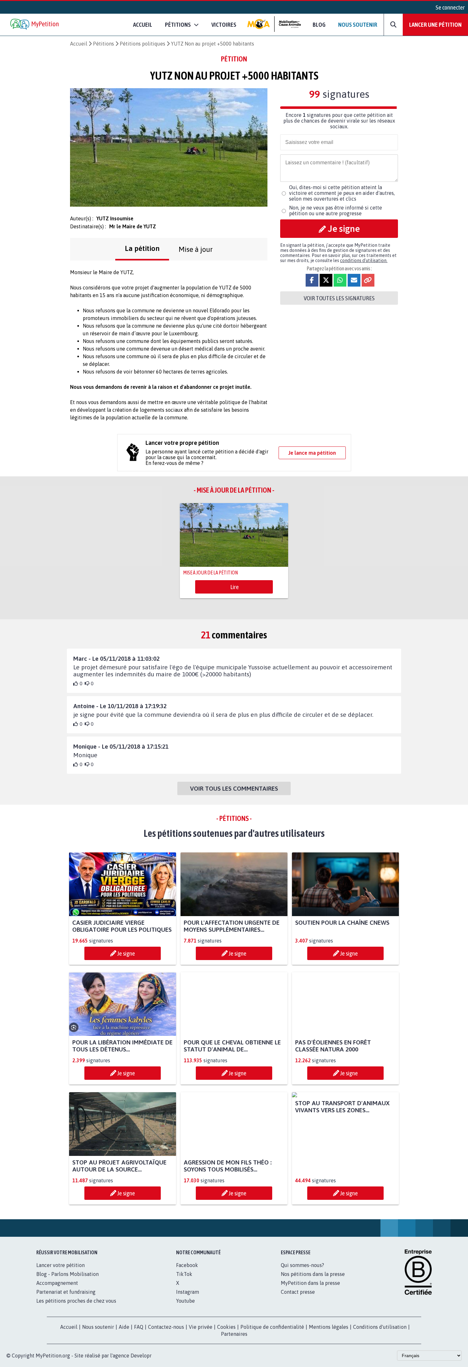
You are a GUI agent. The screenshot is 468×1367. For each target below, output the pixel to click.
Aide (124, 1327)
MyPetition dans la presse (310, 1283)
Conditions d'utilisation (380, 1327)
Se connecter (450, 7)
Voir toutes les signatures (339, 298)
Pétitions (103, 43)
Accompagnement (57, 1283)
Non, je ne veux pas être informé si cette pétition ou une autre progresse (335, 210)
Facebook (187, 1265)
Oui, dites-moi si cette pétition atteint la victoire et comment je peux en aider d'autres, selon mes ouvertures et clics (342, 193)
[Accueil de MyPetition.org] (35, 25)
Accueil (142, 24)
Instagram (187, 1292)
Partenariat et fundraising (66, 1292)
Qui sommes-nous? (302, 1265)
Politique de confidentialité (272, 1327)
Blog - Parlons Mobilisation (67, 1274)
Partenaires (234, 1334)
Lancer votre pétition (60, 1265)
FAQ (138, 1327)
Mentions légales (328, 1327)
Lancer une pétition (435, 24)
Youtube (185, 1301)
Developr (141, 1355)
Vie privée (200, 1327)
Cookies (226, 1327)
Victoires (223, 24)
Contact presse (298, 1292)
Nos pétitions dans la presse (313, 1274)
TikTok (184, 1274)
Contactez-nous (166, 1327)
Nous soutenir (357, 24)
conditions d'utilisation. (363, 260)
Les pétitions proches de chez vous (76, 1301)
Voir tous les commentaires (234, 788)
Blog (319, 24)
